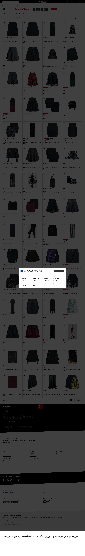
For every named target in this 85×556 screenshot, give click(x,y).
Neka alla (42, 553)
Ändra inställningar (58, 553)
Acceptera (27, 553)
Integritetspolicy (23, 538)
